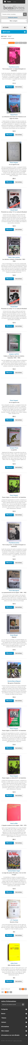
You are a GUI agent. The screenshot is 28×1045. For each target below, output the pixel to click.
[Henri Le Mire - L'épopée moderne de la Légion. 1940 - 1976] (14, 812)
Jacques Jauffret (14, 354)
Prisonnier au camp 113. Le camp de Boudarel (14, 212)
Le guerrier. (14, 450)
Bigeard (14, 637)
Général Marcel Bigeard (14, 681)
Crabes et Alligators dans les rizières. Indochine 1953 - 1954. (14, 357)
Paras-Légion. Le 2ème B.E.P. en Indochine (14, 497)
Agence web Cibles (17, 1040)
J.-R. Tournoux (14, 920)
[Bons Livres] (14, 8)
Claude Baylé (14, 210)
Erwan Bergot (14, 635)
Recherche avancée (12, 17)
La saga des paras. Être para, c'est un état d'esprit (14, 874)
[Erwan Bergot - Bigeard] (14, 624)
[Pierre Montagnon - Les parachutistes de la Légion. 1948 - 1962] (14, 579)
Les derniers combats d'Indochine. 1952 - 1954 (14, 260)
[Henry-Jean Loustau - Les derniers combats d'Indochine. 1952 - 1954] (14, 246)
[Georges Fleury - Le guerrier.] (14, 437)
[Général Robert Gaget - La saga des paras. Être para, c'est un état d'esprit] (14, 860)
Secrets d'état (14, 922)
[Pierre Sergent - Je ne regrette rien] (14, 151)
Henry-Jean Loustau (14, 257)
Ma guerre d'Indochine (14, 683)
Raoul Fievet (14, 115)
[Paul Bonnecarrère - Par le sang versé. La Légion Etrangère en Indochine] (14, 56)
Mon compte (5, 1031)
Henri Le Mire (14, 823)
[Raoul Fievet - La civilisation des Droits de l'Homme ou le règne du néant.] (14, 103)
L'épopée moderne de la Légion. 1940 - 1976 (14, 825)
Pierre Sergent (14, 162)
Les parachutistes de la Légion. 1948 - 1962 (14, 592)
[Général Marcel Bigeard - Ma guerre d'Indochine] (14, 670)
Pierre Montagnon (14, 590)
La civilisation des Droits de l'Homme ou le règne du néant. (14, 117)
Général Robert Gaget (14, 871)
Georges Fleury (14, 448)
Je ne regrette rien (14, 164)
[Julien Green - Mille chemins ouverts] (14, 952)
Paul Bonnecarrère (14, 67)
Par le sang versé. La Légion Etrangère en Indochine (14, 70)
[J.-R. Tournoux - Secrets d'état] (14, 909)
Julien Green (14, 963)
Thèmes (3, 1018)
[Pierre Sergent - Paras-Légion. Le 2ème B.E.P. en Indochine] (14, 484)
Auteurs (5, 27)
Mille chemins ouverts (14, 965)
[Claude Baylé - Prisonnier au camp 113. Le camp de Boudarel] (14, 199)
